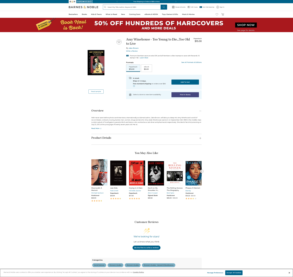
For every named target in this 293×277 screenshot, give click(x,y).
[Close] (3, 16)
